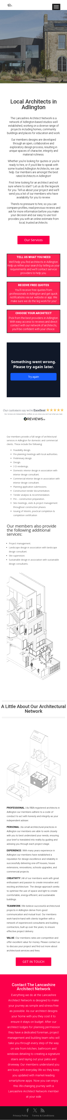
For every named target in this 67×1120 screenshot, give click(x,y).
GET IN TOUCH (33, 962)
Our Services (33, 240)
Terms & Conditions (43, 1115)
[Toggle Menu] (56, 6)
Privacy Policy (20, 1115)
